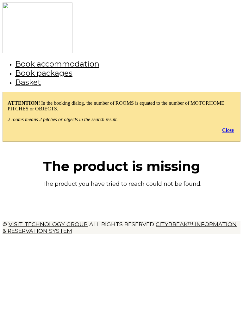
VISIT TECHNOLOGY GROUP (48, 224)
